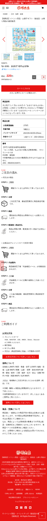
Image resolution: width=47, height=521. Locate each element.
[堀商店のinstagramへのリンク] (21, 507)
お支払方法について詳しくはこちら (21, 357)
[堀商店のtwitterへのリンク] (17, 507)
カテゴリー (2, 265)
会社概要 (10, 489)
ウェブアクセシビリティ (23, 501)
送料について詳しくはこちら (18, 403)
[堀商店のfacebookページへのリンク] (26, 507)
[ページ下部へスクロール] (42, 515)
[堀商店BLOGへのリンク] (30, 507)
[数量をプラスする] (44, 77)
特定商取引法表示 (15, 497)
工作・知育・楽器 (17, 14)
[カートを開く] (42, 8)
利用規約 (39, 493)
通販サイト (29, 489)
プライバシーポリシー (30, 497)
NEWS (37, 489)
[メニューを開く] (3, 8)
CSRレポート (9, 493)
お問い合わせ (29, 493)
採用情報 (19, 493)
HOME (5, 14)
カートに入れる (23, 88)
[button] (3, 39)
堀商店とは (19, 489)
